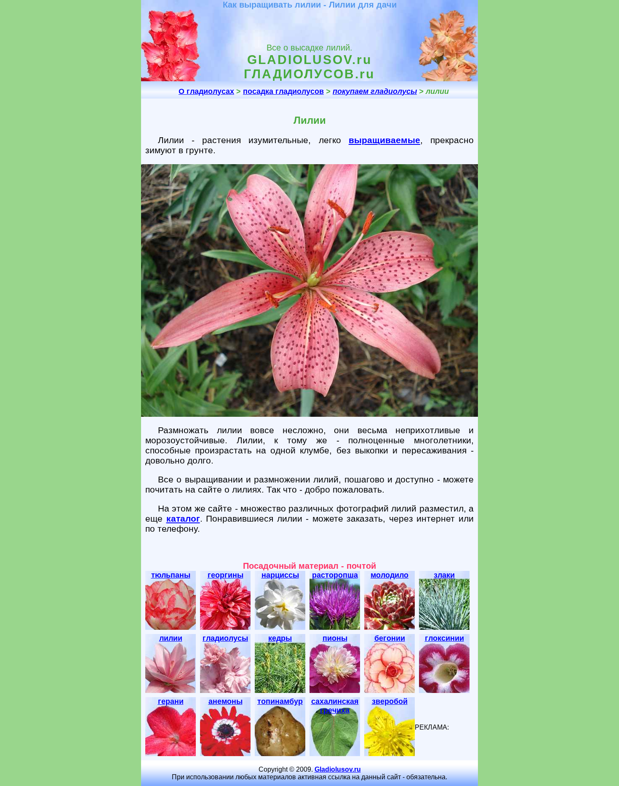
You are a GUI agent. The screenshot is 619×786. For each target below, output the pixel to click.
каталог (183, 518)
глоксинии (444, 638)
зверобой (390, 701)
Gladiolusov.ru (338, 769)
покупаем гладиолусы (375, 91)
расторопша (335, 575)
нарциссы (280, 575)
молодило (389, 575)
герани (171, 701)
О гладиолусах (206, 91)
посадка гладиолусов (283, 91)
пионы (335, 638)
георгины (225, 575)
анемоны (225, 701)
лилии (170, 638)
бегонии (389, 638)
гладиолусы (225, 638)
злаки (444, 575)
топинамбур (280, 701)
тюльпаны (170, 575)
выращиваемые (384, 140)
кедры (280, 638)
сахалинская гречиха (335, 705)
